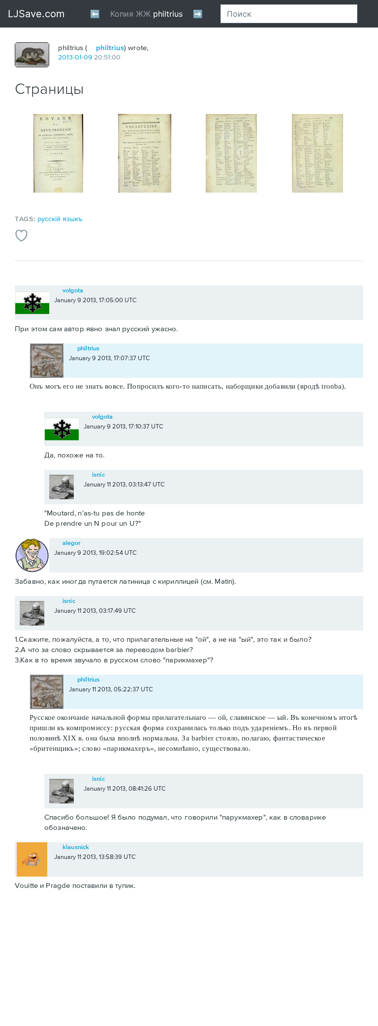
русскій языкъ (60, 219)
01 (78, 57)
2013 (65, 57)
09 (88, 57)
